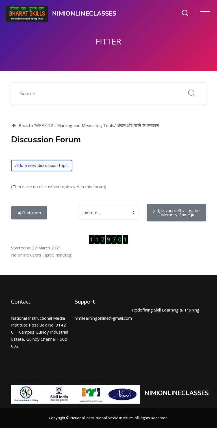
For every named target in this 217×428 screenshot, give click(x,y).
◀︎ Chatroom (29, 212)
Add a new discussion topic (41, 165)
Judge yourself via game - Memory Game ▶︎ (177, 212)
